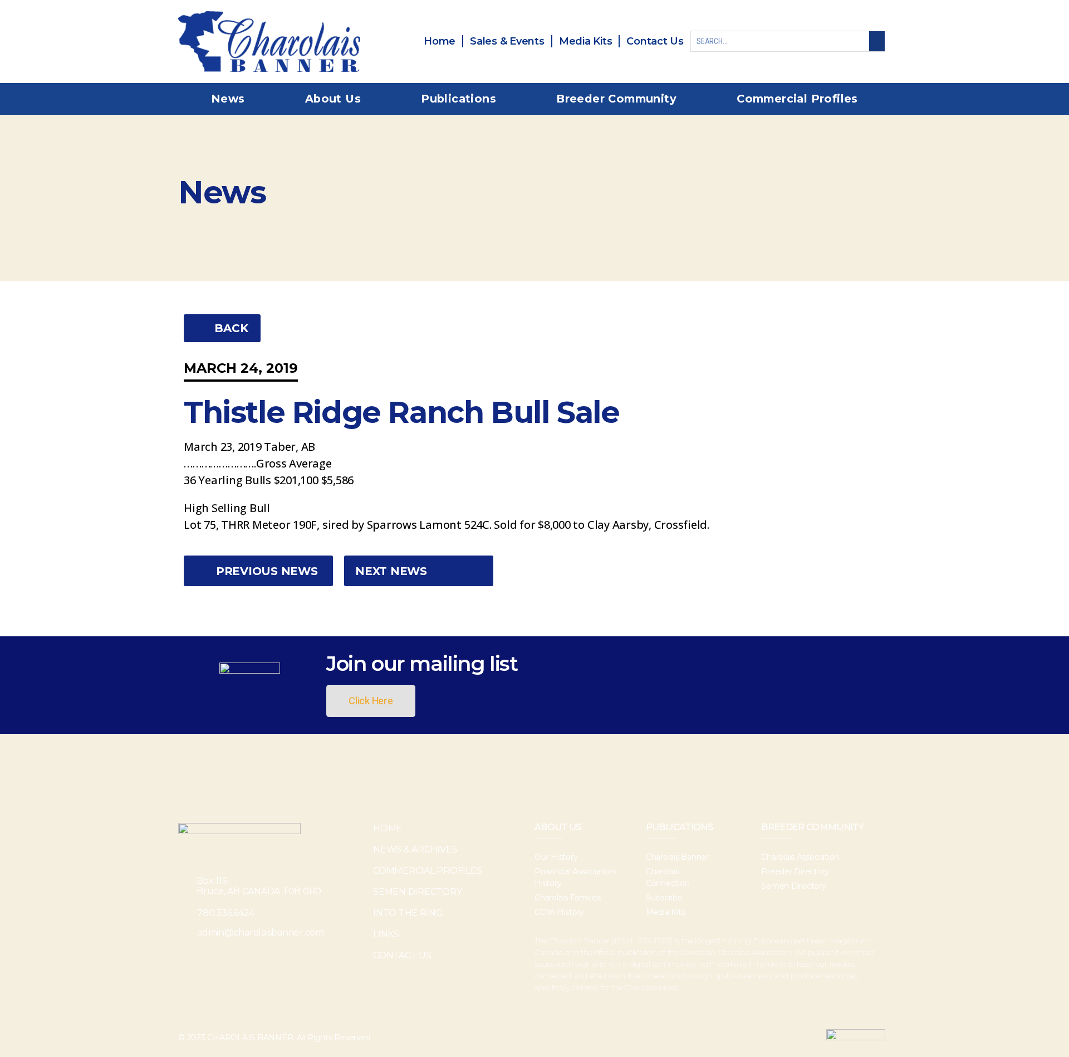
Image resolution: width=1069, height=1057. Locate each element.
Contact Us (402, 955)
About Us (333, 98)
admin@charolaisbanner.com (260, 932)
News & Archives (415, 849)
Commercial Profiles (797, 98)
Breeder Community (616, 98)
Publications (458, 98)
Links (386, 934)
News (228, 98)
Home (387, 828)
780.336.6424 (225, 913)
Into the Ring (408, 913)
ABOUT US (557, 827)
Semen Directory (417, 891)
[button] (222, 328)
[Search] (877, 41)
